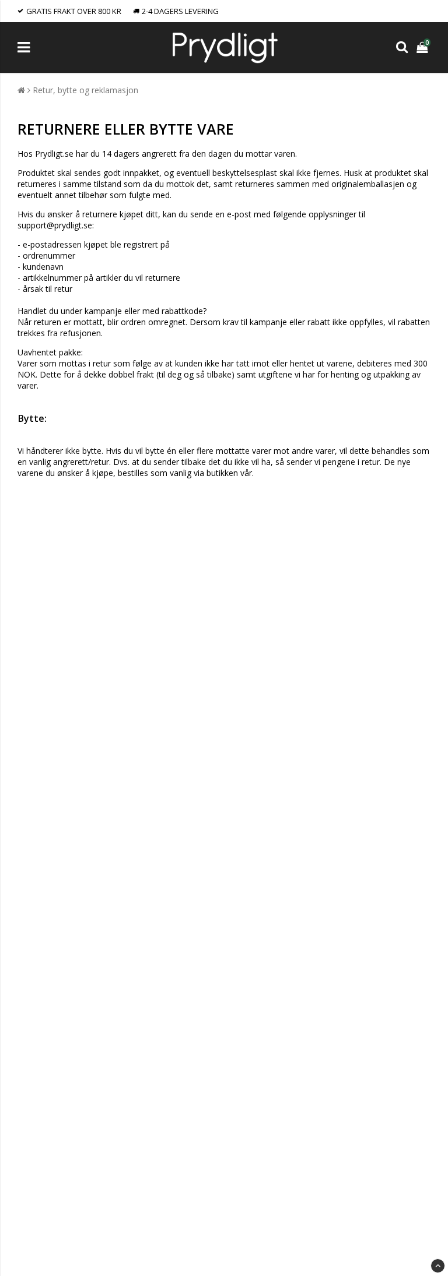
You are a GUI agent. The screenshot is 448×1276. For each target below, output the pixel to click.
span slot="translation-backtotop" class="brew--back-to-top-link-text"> (437, 1266)
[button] (423, 47)
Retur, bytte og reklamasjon (85, 90)
